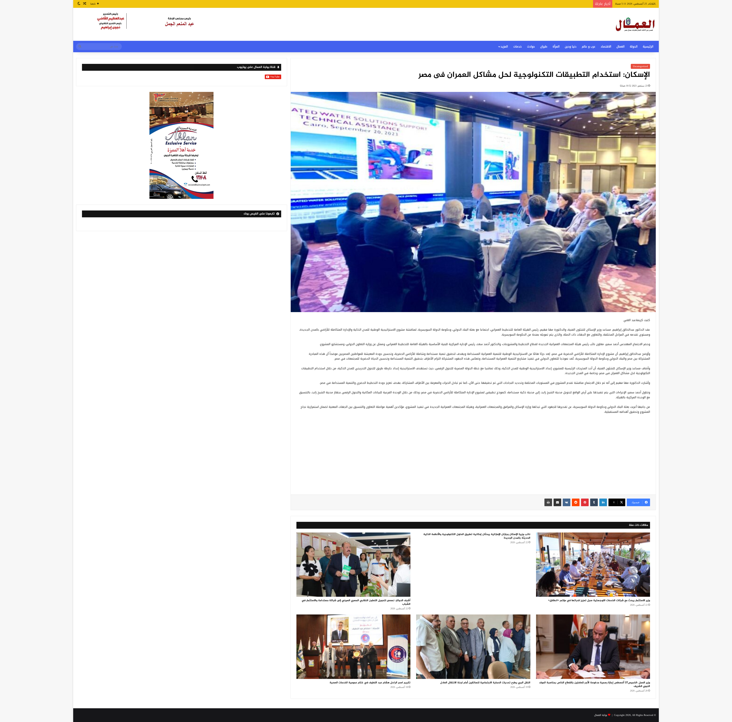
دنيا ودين (570, 46)
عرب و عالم (588, 46)
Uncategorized (640, 66)
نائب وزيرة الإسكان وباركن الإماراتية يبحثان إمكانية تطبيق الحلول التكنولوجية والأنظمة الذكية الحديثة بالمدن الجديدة (476, 536)
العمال (620, 46)
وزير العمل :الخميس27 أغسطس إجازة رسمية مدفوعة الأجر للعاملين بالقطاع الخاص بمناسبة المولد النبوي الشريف (594, 684)
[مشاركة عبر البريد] (557, 502)
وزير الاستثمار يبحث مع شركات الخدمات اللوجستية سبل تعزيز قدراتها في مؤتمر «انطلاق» (599, 600)
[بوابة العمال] (635, 24)
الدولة (633, 46)
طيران (543, 46)
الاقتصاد (606, 46)
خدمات (517, 46)
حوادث (531, 46)
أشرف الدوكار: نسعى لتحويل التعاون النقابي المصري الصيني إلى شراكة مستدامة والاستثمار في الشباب (356, 602)
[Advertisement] (473, 456)
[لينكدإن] (603, 502)
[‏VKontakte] (566, 502)
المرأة (556, 46)
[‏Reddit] (576, 502)
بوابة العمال (600, 715)
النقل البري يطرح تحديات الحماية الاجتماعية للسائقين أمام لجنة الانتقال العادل (485, 682)
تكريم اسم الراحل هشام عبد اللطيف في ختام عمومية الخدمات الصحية (370, 682)
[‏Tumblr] (594, 502)
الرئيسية (648, 46)
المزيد (504, 46)
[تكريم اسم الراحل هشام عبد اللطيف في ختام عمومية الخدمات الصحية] (353, 646)
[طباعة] (548, 502)
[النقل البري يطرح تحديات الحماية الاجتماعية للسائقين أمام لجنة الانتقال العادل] (473, 646)
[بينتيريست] (585, 502)
